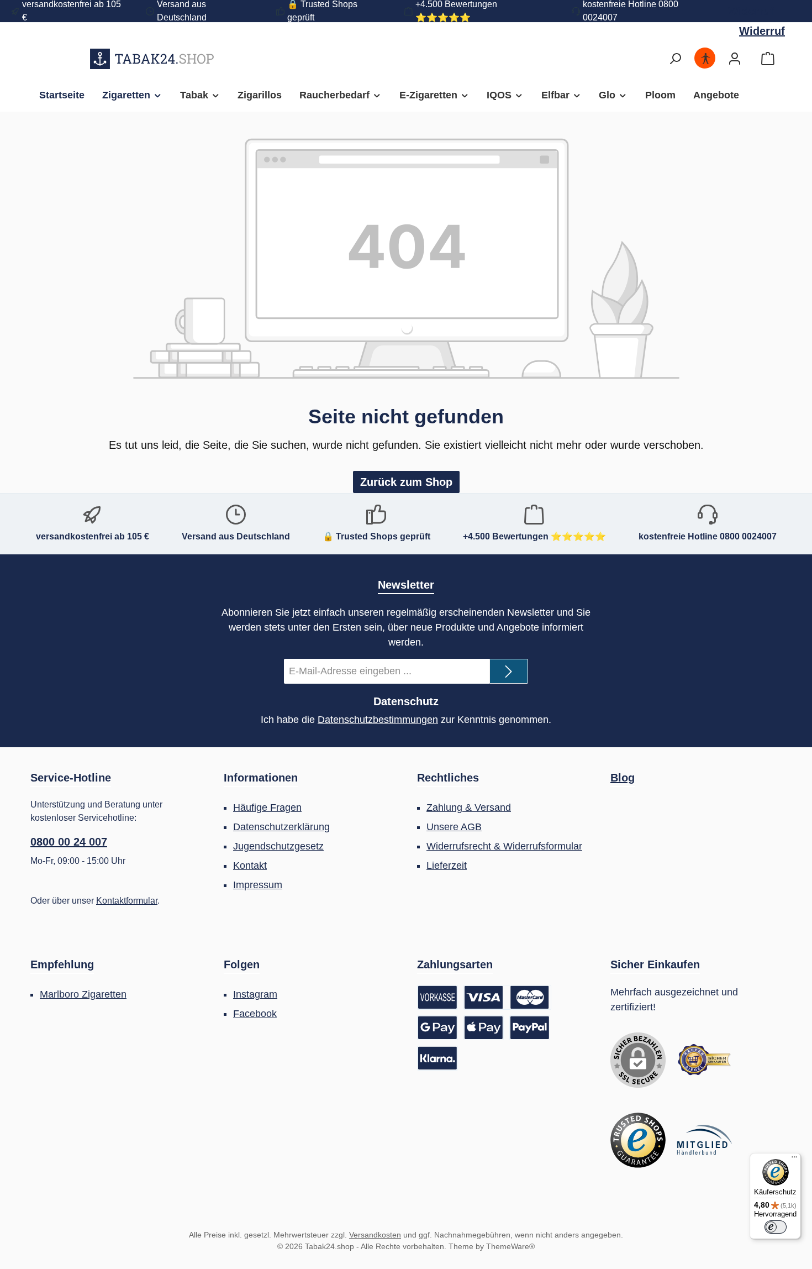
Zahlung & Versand (468, 807)
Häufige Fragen (267, 807)
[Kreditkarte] (507, 997)
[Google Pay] (437, 1027)
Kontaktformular (126, 900)
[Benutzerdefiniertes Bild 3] (704, 1140)
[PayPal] (529, 1027)
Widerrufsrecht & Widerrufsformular (504, 846)
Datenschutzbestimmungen (378, 719)
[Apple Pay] (483, 1027)
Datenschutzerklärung (281, 826)
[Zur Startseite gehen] (152, 59)
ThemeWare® (510, 1246)
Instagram (255, 994)
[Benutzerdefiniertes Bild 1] (704, 1060)
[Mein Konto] (734, 59)
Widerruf (751, 11)
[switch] (775, 1227)
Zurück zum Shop (406, 482)
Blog (622, 778)
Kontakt (250, 865)
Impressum (257, 884)
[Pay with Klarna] (437, 1058)
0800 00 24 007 (68, 842)
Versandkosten (375, 1234)
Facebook (255, 1013)
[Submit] (508, 671)
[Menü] (794, 1159)
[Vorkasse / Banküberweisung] (437, 997)
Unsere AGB (454, 826)
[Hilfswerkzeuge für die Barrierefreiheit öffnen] (705, 59)
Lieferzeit (446, 865)
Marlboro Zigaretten (83, 994)
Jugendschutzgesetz (278, 846)
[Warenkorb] (768, 59)
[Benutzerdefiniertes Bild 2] (638, 1140)
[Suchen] (675, 59)
